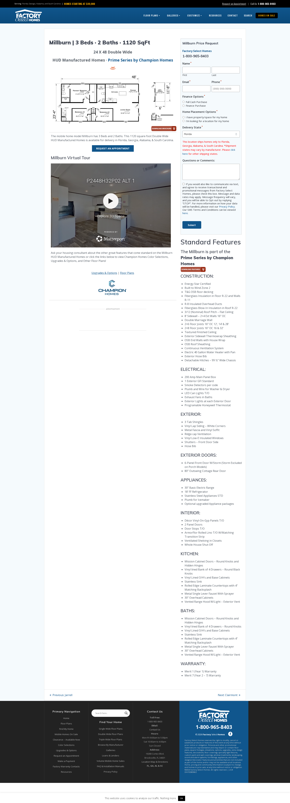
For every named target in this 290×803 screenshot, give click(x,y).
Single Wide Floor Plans (111, 728)
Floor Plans (150, 15)
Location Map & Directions (155, 761)
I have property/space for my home (206, 117)
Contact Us (154, 729)
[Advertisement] (112, 320)
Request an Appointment (234, 4)
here (185, 213)
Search (248, 15)
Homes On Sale (266, 15)
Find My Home (66, 728)
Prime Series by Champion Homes (140, 60)
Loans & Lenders (110, 755)
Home (66, 718)
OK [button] (181, 798)
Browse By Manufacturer (110, 744)
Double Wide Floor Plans (110, 734)
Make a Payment (66, 761)
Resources (215, 15)
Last (214, 75)
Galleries (172, 15)
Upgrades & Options (104, 273)
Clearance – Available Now (66, 739)
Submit (192, 225)
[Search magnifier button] (126, 713)
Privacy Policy (227, 206)
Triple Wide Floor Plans (110, 739)
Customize (193, 15)
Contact (233, 15)
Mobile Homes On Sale (66, 734)
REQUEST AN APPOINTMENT (113, 148)
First (184, 75)
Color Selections (66, 745)
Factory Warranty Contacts (66, 766)
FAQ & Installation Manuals (110, 766)
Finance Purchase (196, 105)
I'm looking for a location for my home (207, 121)
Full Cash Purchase (196, 102)
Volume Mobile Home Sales (111, 760)
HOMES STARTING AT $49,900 (79, 4)
